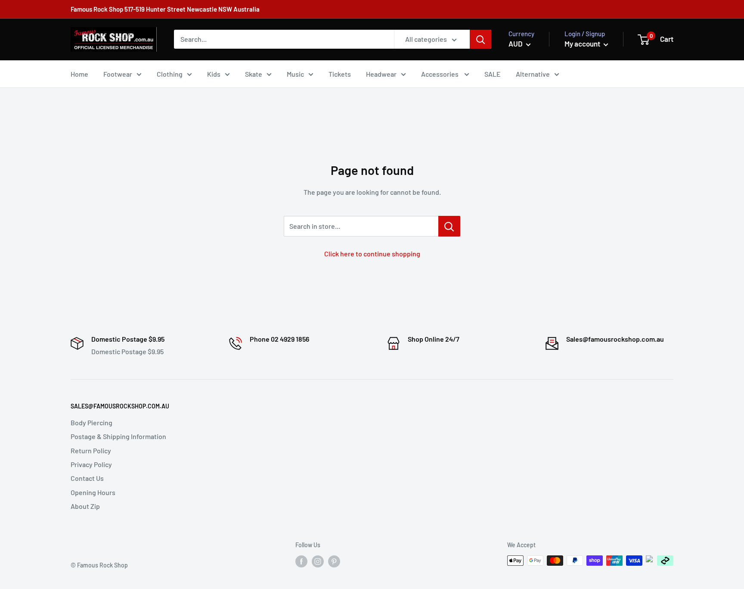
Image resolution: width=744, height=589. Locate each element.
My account (582, 43)
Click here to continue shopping (372, 253)
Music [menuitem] (295, 74)
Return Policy (91, 450)
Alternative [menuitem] (533, 74)
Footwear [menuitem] (117, 74)
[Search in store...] (449, 226)
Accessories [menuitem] (440, 74)
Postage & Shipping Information (118, 436)
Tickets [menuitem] (340, 74)
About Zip (85, 506)
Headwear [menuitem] (381, 74)
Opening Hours (93, 492)
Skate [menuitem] (253, 74)
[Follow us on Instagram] (318, 561)
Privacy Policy (91, 464)
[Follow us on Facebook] (301, 561)
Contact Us (87, 478)
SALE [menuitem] (492, 74)
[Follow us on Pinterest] (334, 561)
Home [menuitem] (79, 74)
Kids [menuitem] (213, 74)
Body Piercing (91, 422)
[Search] (480, 39)
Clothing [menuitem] (170, 74)
